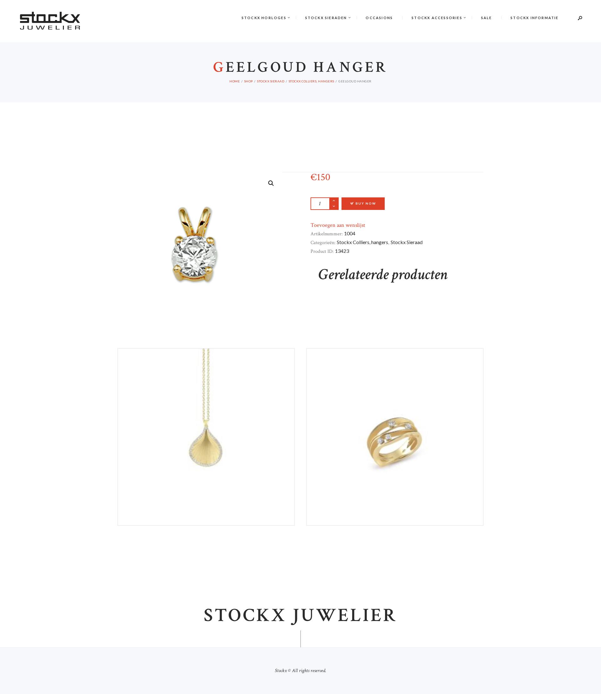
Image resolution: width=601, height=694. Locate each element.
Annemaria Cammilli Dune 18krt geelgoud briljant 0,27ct (395, 374)
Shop (248, 81)
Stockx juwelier (301, 615)
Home (234, 81)
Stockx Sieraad (270, 81)
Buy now (366, 203)
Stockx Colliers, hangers (311, 81)
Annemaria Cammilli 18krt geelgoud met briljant (206, 374)
